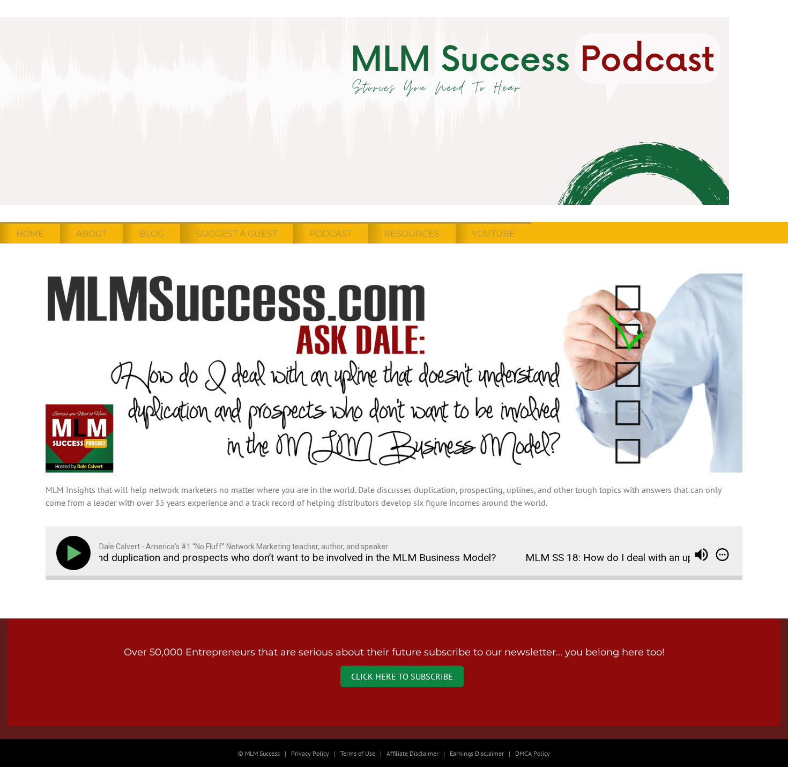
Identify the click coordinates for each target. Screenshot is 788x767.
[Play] (76, 553)
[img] (722, 554)
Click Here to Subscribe (402, 676)
